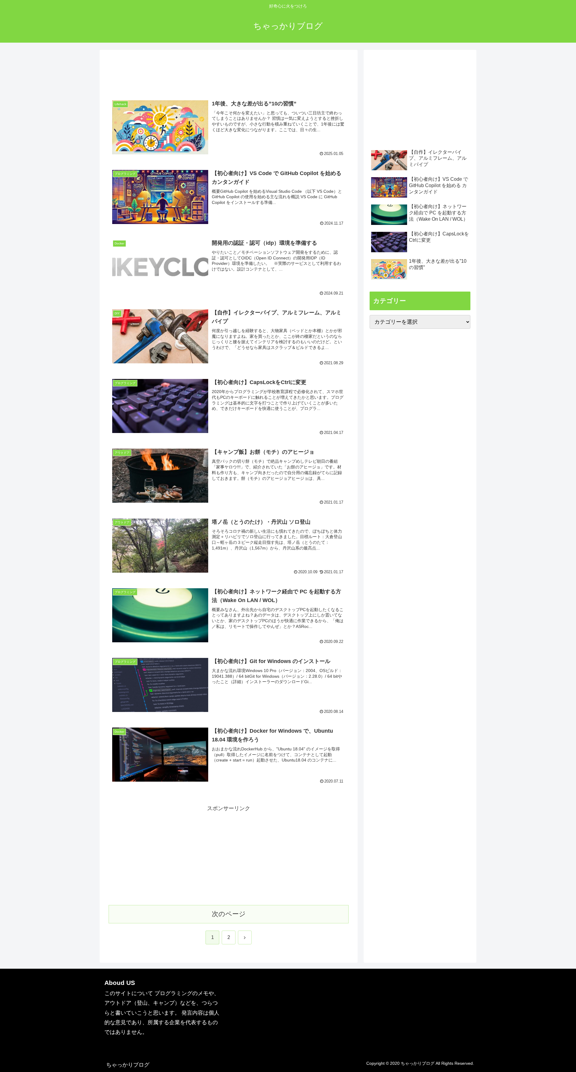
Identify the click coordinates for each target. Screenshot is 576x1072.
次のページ (229, 914)
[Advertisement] (229, 74)
